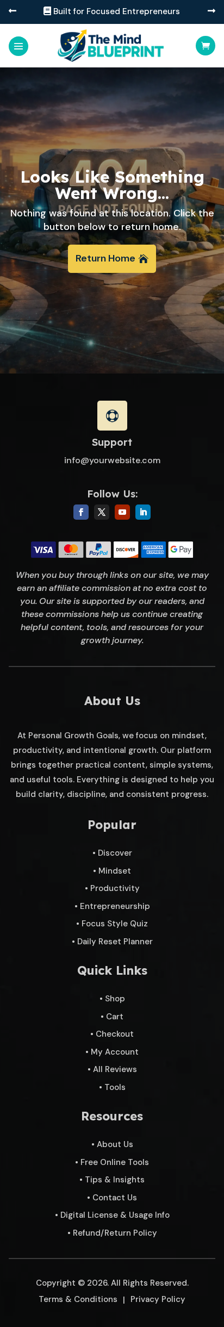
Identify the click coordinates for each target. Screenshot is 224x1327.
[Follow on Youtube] (122, 512)
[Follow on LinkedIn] (143, 512)
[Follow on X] (101, 512)
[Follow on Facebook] (81, 512)
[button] (12, 11)
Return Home (105, 258)
